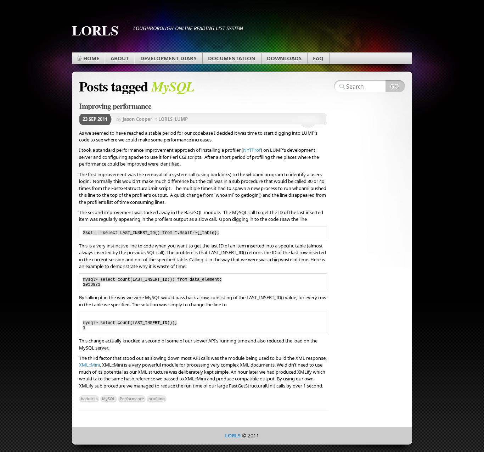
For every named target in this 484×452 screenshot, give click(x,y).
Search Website (395, 86)
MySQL (108, 398)
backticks (89, 398)
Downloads (284, 58)
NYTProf (252, 150)
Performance (132, 398)
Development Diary (168, 58)
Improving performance (115, 106)
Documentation (231, 58)
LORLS (95, 30)
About (120, 58)
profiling (156, 398)
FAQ (318, 58)
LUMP (181, 119)
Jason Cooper (137, 119)
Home (91, 58)
